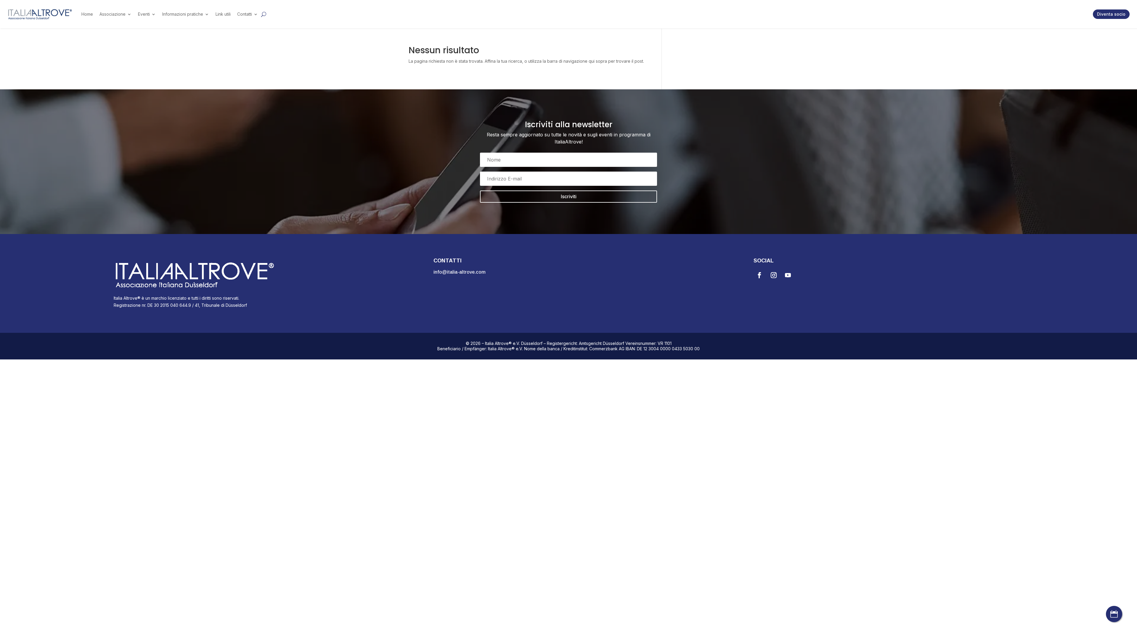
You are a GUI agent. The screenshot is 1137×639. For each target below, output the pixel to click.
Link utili (223, 14)
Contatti (244, 14)
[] (1114, 620)
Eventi (144, 14)
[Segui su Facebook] (759, 275)
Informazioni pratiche (182, 14)
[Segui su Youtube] (788, 275)
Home (87, 14)
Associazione (112, 14)
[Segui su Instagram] (774, 275)
